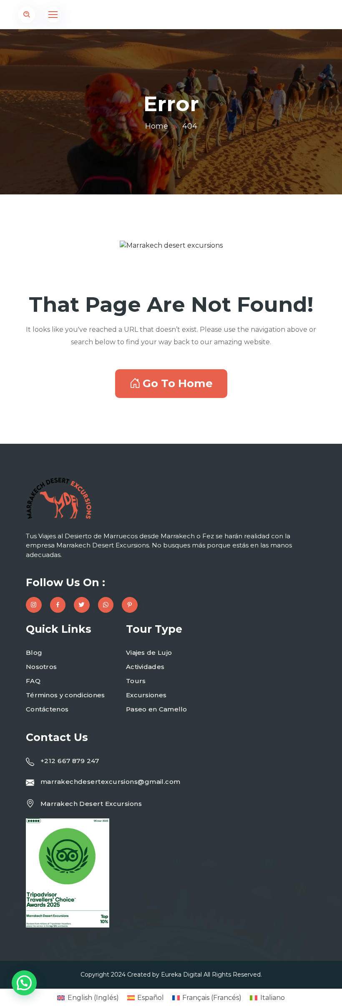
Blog (34, 652)
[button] (24, 982)
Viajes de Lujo (149, 652)
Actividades (145, 667)
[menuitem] (88, 998)
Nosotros (41, 667)
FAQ (33, 681)
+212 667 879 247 (69, 761)
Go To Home (178, 383)
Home (156, 126)
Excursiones (146, 695)
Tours (136, 681)
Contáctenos (47, 709)
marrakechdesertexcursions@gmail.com (110, 782)
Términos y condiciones (65, 695)
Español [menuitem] (150, 998)
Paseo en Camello (156, 709)
